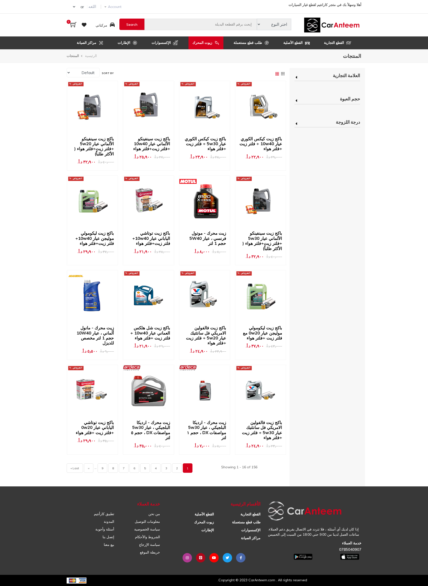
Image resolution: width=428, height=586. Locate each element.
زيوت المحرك (202, 42)
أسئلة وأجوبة (104, 529)
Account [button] (114, 6)
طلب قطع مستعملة (248, 42)
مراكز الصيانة (87, 42)
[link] (327, 80)
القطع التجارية (334, 42)
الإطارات (124, 42)
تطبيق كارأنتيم (104, 514)
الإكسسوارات (162, 42)
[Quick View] (259, 106)
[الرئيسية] (332, 25)
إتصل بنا (108, 537)
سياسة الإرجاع (149, 544)
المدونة (109, 521)
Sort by (108, 73)
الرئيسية (91, 56)
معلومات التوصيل (147, 521)
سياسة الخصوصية (147, 529)
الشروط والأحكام (147, 537)
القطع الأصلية (293, 42)
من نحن (154, 514)
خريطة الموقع (150, 552)
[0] (73, 25)
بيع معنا (109, 544)
